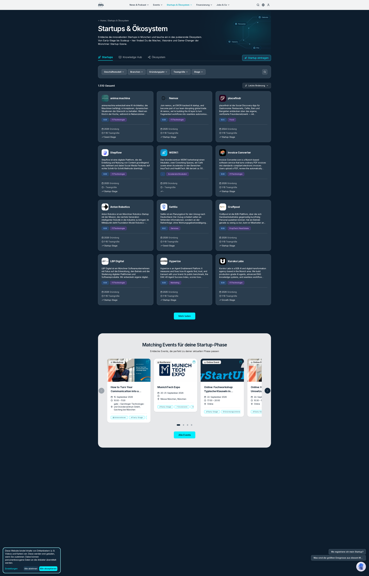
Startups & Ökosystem (178, 5)
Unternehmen (120, 417)
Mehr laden (184, 316)
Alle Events (184, 434)
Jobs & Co (221, 5)
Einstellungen (11, 568)
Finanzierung (203, 5)
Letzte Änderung (256, 85)
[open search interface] (258, 4)
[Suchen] (264, 72)
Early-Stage (138, 417)
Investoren (182, 407)
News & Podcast (138, 5)
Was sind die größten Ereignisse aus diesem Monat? (340, 558)
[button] (267, 391)
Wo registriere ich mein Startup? (347, 551)
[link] (125, 116)
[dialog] (32, 560)
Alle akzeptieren (48, 568)
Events (156, 5)
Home (103, 20)
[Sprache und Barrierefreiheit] (263, 4)
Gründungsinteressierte (235, 412)
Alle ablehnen (30, 568)
